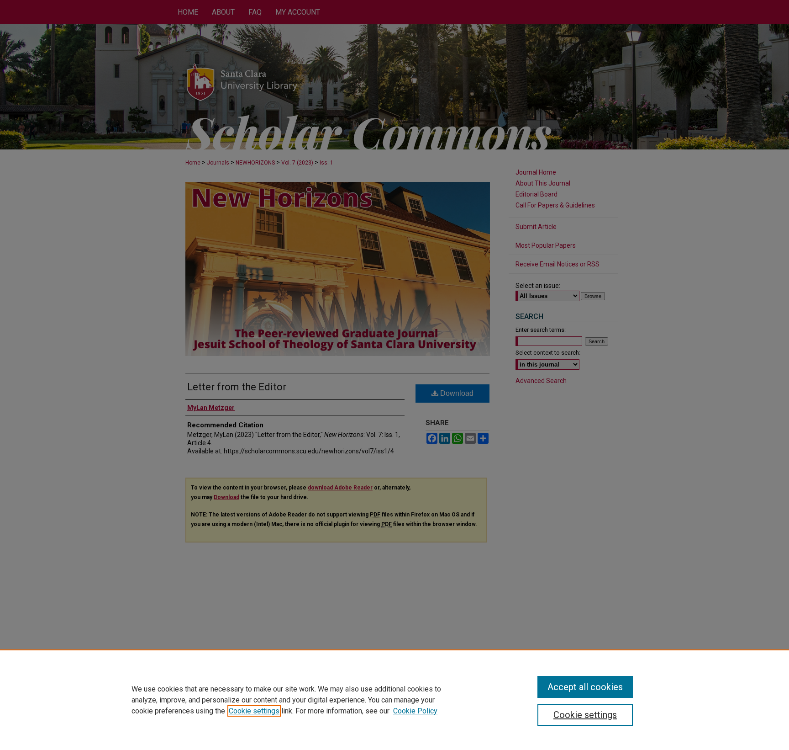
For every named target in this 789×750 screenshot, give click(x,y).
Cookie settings (254, 711)
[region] (394, 699)
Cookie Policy (415, 711)
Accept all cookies (585, 686)
